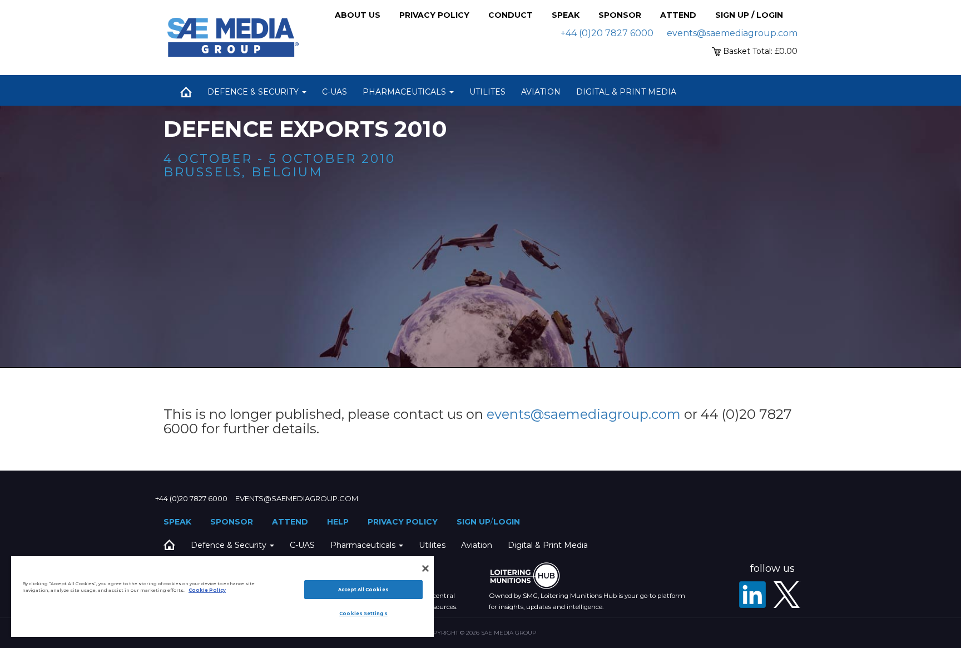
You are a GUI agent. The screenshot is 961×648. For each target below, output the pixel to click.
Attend (678, 15)
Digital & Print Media (626, 92)
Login (506, 522)
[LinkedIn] (752, 594)
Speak (565, 15)
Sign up (474, 522)
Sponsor (619, 15)
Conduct (510, 15)
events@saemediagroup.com (732, 33)
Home (186, 92)
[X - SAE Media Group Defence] (787, 594)
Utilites (487, 92)
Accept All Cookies (363, 589)
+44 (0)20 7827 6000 (607, 33)
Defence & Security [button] (254, 92)
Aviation (541, 92)
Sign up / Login (749, 15)
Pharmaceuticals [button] (405, 92)
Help (338, 522)
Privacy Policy (434, 15)
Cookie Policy (207, 590)
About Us (357, 15)
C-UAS (334, 92)
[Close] (425, 568)
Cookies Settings (363, 613)
